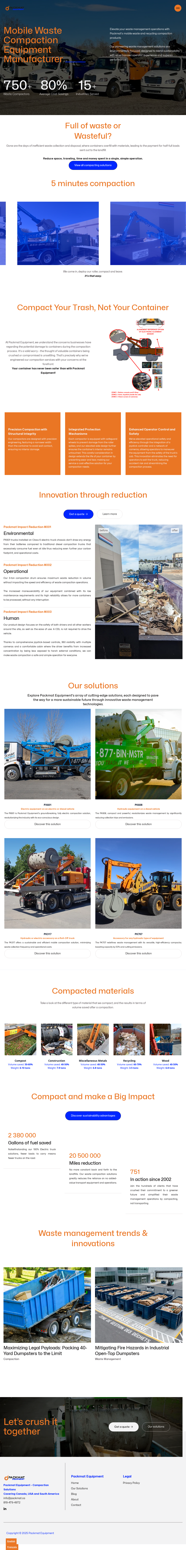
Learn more (110, 514)
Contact (76, 1505)
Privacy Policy (131, 1483)
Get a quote (78, 514)
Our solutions (156, 1427)
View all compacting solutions (93, 165)
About (74, 1499)
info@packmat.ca (14, 1498)
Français (12, 1547)
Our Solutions (79, 1488)
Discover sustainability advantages (93, 1115)
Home (75, 1483)
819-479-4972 (11, 1502)
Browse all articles (93, 1378)
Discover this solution (47, 824)
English (11, 1541)
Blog (74, 1494)
